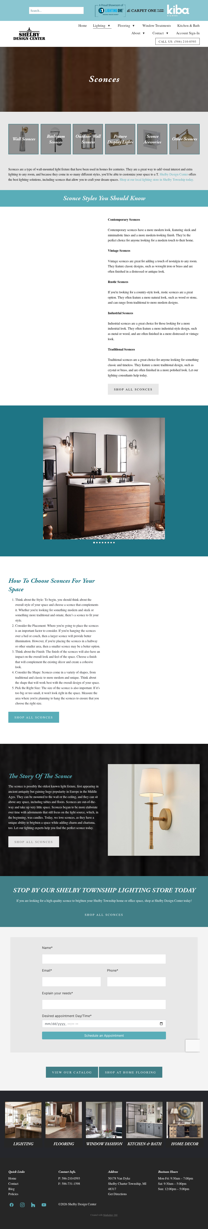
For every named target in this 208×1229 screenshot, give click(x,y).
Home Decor (184, 1144)
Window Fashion (104, 1144)
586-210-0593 (71, 1178)
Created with (103, 1214)
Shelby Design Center (174, 174)
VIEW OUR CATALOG (72, 1072)
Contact (160, 33)
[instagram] (22, 1204)
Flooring (126, 25)
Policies (13, 1194)
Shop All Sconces (133, 389)
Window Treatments (156, 25)
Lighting (101, 25)
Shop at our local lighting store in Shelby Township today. (157, 179)
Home (82, 25)
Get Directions (117, 1194)
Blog (11, 1189)
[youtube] (44, 1204)
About (138, 33)
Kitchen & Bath (188, 25)
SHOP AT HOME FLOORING (130, 1072)
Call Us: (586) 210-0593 (177, 41)
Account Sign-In (188, 33)
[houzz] (33, 1204)
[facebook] (11, 1204)
